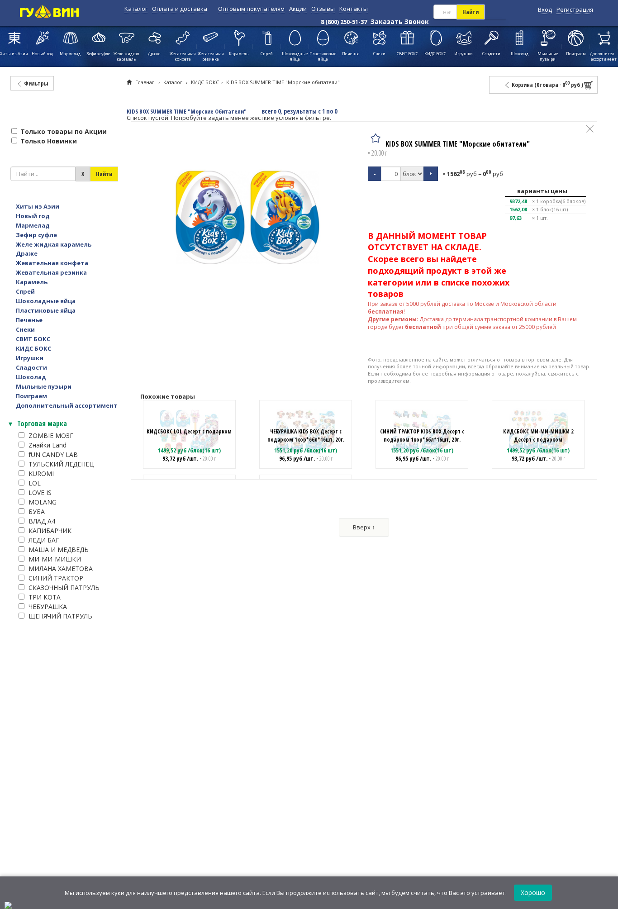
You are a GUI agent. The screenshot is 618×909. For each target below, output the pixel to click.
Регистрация (574, 9)
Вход (545, 9)
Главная (145, 82)
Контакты (353, 9)
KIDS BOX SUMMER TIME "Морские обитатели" (283, 82)
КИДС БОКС (205, 82)
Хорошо (533, 892)
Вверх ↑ (364, 527)
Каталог (135, 9)
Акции (298, 9)
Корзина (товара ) (546, 84)
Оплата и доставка (179, 9)
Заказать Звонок (400, 21)
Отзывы (323, 9)
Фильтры (35, 83)
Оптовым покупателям (251, 9)
